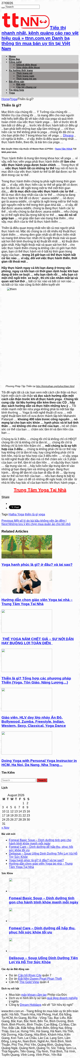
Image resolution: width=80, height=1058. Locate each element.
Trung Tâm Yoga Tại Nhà (40, 489)
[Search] (2, 7)
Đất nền (20, 84)
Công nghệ (15, 62)
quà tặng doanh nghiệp (62, 998)
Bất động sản (16, 81)
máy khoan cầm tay (34, 994)
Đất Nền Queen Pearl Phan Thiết (40, 978)
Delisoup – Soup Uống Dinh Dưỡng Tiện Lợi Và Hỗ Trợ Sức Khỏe (43, 960)
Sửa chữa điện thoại (28, 67)
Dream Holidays (30, 1004)
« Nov (5, 827)
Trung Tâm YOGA (63, 149)
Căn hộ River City (29, 975)
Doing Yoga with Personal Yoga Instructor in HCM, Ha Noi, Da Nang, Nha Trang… (39, 763)
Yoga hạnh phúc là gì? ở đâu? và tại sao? (37, 564)
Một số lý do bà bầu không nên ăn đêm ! (33, 520)
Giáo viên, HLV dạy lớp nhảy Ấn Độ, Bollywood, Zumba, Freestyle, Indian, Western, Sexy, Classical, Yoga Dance (33, 721)
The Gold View (29, 982)
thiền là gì (31, 514)
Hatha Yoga (16, 514)
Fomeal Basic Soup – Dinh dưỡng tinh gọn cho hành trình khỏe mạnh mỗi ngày (40, 842)
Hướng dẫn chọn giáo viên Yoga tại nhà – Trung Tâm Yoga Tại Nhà (37, 602)
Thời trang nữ (24, 73)
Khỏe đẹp (14, 59)
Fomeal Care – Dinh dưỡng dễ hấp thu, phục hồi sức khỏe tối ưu (42, 930)
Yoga (12, 92)
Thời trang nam (25, 76)
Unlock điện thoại (26, 64)
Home (12, 56)
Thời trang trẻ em (26, 78)
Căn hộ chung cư (26, 87)
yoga (42, 514)
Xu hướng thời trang (21, 70)
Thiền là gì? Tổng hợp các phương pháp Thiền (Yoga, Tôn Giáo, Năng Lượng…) (36, 680)
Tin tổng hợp (16, 90)
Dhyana (68, 135)
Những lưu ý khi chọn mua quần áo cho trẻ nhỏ (36, 524)
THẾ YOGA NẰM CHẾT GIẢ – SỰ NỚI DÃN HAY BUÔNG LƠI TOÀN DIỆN (37, 641)
